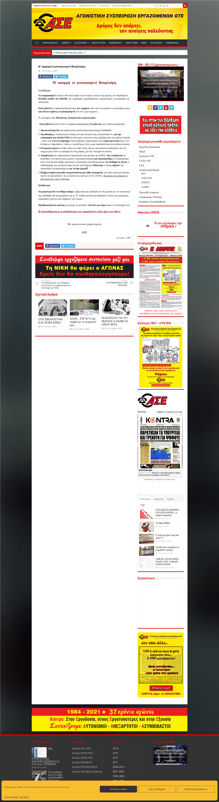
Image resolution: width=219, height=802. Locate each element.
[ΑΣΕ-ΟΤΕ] (109, 23)
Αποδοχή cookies (118, 789)
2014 (115, 748)
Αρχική (37, 42)
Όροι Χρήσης (24, 797)
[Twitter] (161, 6)
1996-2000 (118, 776)
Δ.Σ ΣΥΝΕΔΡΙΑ (80, 43)
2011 (115, 762)
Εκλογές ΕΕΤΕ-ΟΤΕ (82, 757)
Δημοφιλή (158, 499)
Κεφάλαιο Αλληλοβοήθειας (152, 201)
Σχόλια (170, 499)
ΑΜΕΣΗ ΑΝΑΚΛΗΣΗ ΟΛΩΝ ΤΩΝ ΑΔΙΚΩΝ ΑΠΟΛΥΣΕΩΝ (167, 562)
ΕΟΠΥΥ (145, 182)
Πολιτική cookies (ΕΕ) (121, 6)
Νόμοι (142, 151)
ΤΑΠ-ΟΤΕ (146, 178)
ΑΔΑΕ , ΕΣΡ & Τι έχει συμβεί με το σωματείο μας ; (83, 322)
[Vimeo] (167, 6)
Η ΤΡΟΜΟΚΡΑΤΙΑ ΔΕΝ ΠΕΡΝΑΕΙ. (117, 283)
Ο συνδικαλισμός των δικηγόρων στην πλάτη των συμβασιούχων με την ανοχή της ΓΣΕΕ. (55, 284)
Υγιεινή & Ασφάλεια (149, 192)
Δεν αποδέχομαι (157, 789)
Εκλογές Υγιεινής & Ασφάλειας (87, 771)
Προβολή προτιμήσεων (195, 789)
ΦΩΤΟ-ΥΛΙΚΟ (132, 43)
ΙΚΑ (143, 173)
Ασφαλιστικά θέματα (149, 170)
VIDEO (144, 43)
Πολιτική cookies (11, 797)
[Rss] (156, 6)
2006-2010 (118, 767)
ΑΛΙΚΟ (145, 187)
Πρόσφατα (145, 499)
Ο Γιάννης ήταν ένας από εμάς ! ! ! (69, 52)
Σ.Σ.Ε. (142, 165)
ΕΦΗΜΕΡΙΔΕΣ (115, 43)
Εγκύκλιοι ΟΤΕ (146, 156)
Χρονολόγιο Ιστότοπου (87, 6)
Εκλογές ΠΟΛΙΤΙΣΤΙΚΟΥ (85, 767)
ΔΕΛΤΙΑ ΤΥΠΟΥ (99, 43)
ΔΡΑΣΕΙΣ (66, 43)
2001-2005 (118, 771)
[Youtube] (164, 6)
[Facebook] (158, 6)
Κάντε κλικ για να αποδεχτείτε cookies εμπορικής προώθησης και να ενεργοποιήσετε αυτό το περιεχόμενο (160, 83)
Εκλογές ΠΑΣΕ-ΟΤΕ (82, 753)
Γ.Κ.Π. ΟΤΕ (145, 160)
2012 (115, 757)
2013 (115, 753)
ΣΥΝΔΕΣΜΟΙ (155, 43)
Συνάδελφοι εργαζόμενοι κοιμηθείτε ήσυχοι (167, 548)
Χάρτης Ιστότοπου (68, 6)
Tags (142, 505)
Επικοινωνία (104, 6)
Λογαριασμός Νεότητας (150, 197)
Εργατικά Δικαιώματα (149, 147)
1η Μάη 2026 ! (163, 523)
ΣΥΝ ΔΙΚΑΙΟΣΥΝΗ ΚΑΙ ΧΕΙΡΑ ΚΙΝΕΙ (50, 321)
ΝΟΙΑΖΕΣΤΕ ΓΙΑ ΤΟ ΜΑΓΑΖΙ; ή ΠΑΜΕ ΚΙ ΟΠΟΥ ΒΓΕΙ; (115, 321)
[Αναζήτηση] (185, 5)
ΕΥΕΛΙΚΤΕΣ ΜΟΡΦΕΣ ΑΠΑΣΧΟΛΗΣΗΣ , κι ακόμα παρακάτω (167, 512)
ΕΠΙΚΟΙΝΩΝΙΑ (172, 43)
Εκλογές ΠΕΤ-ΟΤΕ (81, 748)
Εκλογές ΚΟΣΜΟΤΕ (82, 762)
